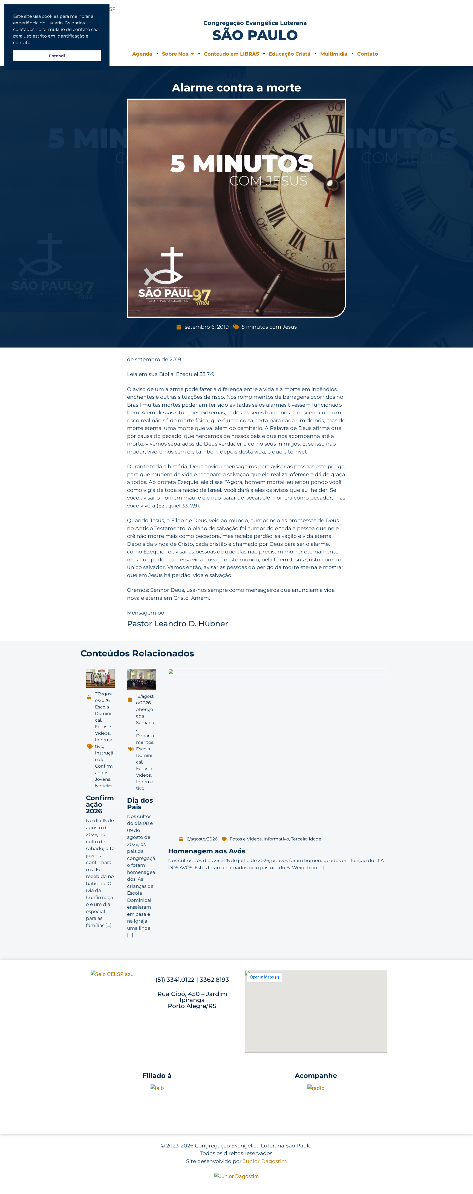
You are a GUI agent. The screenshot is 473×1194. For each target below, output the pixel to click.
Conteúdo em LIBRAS (231, 54)
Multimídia (333, 54)
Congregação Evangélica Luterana (255, 22)
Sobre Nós (175, 54)
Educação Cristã (289, 54)
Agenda (142, 54)
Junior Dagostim (265, 1161)
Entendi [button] (57, 55)
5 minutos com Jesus (269, 327)
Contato (367, 54)
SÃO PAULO (255, 35)
